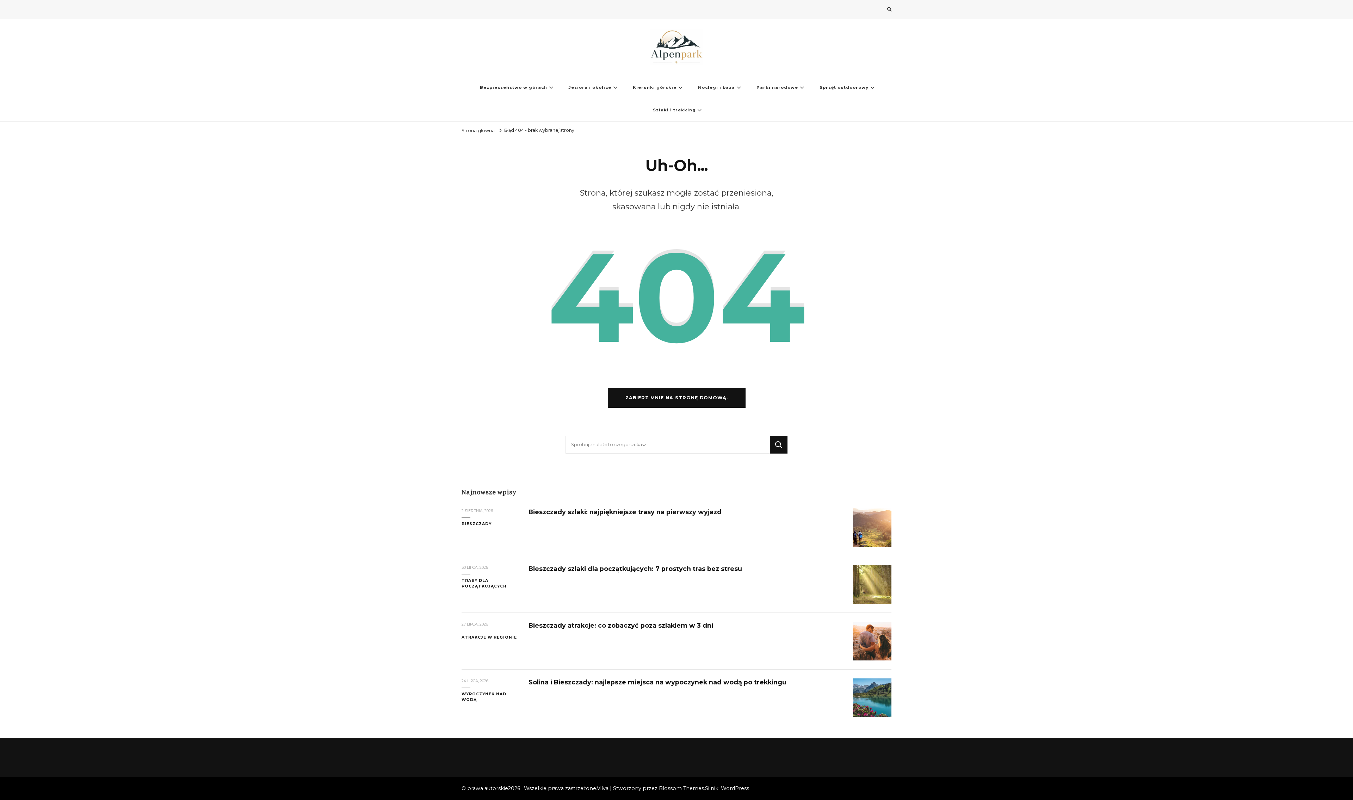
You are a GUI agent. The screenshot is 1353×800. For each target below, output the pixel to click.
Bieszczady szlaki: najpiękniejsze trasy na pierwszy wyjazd (625, 512)
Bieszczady (477, 524)
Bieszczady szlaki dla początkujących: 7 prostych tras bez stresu (635, 568)
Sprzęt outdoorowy (844, 87)
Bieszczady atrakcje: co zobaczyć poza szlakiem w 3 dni (621, 625)
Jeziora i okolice (590, 87)
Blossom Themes (681, 788)
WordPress (735, 788)
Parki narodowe (777, 87)
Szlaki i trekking (674, 109)
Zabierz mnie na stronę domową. (676, 397)
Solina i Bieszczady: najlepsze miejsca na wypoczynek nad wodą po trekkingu (657, 682)
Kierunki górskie (654, 87)
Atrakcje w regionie (489, 637)
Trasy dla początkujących (484, 583)
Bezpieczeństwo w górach (513, 87)
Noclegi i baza (716, 87)
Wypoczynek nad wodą (484, 697)
